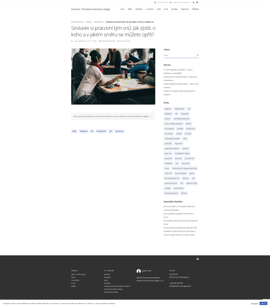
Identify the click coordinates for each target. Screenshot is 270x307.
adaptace (168, 109)
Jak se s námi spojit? (78, 274)
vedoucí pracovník (171, 183)
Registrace (185, 9)
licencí (146, 116)
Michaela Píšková (108, 41)
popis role (168, 153)
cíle (176, 114)
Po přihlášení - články (182, 153)
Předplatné (83, 131)
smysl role (168, 173)
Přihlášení (195, 9)
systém (191, 173)
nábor (185, 139)
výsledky (167, 188)
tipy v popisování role (172, 178)
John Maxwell (169, 129)
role (92, 131)
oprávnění (168, 144)
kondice (179, 134)
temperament (101, 131)
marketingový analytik (172, 139)
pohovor (185, 148)
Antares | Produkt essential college (90, 9)
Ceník (159, 9)
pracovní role (189, 158)
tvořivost (186, 178)
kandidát (180, 129)
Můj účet (107, 274)
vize (181, 183)
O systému (150, 9)
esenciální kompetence (181, 119)
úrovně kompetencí (171, 193)
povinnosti (168, 158)
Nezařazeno (125, 41)
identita (188, 124)
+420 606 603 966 (176, 283)
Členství (184, 193)
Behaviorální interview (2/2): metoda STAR (180, 228)
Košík (106, 280)
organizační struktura (172, 148)
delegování (184, 114)
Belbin (74, 131)
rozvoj (167, 168)
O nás (166, 9)
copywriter (168, 114)
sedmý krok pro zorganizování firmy (184, 168)
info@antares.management (180, 286)
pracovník (178, 158)
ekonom (167, 119)
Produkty (107, 277)
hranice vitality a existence (174, 124)
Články (130, 9)
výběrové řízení (191, 183)
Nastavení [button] (254, 303)
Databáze (138, 9)
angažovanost (179, 109)
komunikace (169, 134)
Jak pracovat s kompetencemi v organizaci (180, 77)
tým (110, 131)
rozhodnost (186, 163)
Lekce (122, 9)
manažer (188, 134)
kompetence (190, 129)
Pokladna (107, 283)
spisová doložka (180, 173)
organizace (178, 144)
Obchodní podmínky (111, 292)
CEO (189, 109)
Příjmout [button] (263, 303)
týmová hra (119, 131)
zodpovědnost (179, 188)
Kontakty (174, 9)
